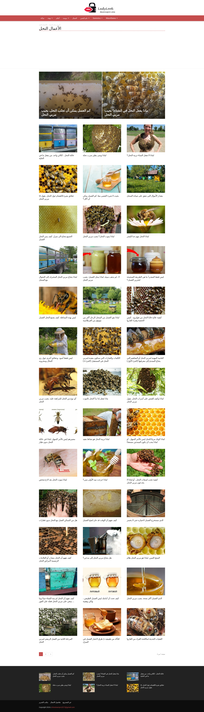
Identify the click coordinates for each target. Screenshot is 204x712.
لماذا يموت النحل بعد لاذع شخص (53, 479)
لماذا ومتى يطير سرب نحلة (94, 155)
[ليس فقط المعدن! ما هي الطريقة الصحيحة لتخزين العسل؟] (146, 260)
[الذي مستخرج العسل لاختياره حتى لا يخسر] (146, 503)
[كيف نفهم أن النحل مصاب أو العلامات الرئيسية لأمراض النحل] (58, 541)
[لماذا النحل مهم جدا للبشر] (146, 219)
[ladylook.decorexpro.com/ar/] (102, 8)
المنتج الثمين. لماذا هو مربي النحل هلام (143, 557)
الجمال (74, 18)
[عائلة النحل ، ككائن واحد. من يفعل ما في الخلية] (58, 138)
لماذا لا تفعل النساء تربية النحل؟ (140, 155)
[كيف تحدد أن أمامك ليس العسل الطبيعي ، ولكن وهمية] (102, 581)
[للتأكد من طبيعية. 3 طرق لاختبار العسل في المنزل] (102, 622)
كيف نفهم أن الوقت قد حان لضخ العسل (100, 520)
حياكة (42, 18)
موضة (65, 18)
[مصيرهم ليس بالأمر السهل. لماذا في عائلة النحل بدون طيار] (58, 422)
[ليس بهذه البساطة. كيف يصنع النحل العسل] (58, 300)
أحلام (58, 18)
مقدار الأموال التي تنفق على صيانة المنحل (145, 195)
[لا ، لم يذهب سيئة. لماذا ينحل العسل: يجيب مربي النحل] (102, 260)
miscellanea (111, 18)
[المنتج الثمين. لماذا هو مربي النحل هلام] (146, 541)
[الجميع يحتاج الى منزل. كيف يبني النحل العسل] (58, 219)
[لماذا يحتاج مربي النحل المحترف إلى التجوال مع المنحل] (58, 260)
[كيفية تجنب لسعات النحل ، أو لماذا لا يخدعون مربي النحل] (146, 463)
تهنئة (49, 18)
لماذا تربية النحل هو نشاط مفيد (96, 439)
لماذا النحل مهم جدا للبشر (138, 236)
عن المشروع (67, 702)
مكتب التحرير (43, 702)
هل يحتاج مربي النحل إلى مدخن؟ (97, 557)
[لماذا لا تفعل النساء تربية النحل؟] (146, 138)
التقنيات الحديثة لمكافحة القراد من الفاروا (144, 639)
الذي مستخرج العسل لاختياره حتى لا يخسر (145, 520)
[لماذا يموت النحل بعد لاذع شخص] (58, 463)
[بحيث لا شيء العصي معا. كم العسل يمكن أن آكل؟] (102, 179)
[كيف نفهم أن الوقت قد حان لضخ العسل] (102, 503)
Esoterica (97, 18)
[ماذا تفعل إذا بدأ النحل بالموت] (102, 382)
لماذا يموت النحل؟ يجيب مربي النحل (98, 236)
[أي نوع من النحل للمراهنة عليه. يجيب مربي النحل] (58, 382)
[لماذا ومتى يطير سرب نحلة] (102, 138)
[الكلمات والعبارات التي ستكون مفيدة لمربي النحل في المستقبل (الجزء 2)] (102, 341)
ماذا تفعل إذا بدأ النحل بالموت (95, 398)
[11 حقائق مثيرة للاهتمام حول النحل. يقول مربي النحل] (58, 179)
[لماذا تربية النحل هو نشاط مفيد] (102, 422)
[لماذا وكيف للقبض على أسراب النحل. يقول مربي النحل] (146, 382)
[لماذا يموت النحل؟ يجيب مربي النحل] (102, 219)
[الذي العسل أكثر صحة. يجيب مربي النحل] (146, 581)
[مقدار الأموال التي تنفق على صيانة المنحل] (146, 179)
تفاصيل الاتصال (55, 702)
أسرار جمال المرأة (54, 25)
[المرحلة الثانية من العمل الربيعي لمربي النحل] (58, 622)
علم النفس (84, 18)
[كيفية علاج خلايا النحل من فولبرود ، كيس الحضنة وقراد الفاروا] (146, 300)
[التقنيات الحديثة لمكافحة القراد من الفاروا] (146, 622)
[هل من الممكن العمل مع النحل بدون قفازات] (58, 503)
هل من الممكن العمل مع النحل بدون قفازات (58, 520)
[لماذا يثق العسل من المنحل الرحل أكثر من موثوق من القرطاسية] (102, 300)
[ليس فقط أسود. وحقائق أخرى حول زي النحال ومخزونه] (58, 341)
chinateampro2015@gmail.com (63, 707)
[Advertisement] (102, 47)
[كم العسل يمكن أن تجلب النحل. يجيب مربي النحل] (70, 99)
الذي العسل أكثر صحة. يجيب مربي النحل (144, 598)
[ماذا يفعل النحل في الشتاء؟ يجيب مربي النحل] (133, 99)
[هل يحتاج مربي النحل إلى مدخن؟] (102, 541)
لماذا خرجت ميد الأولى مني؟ (95, 479)
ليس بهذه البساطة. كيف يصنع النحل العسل (57, 317)
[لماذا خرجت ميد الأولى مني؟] (102, 463)
